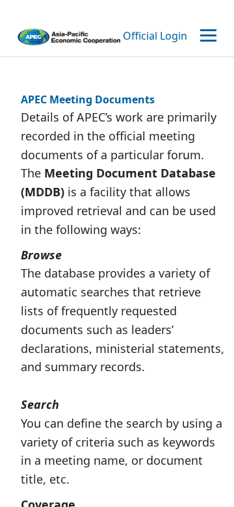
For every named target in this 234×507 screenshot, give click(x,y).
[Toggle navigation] (210, 35)
